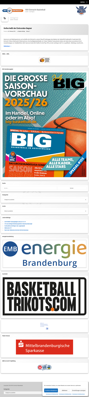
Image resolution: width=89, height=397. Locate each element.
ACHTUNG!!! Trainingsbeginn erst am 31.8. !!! (15, 221)
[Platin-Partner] (44, 347)
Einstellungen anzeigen (78, 390)
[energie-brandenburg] (44, 254)
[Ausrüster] (44, 296)
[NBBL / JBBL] (44, 60)
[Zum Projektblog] (44, 367)
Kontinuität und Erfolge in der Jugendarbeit (15, 226)
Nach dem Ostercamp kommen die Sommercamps (16, 230)
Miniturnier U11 (8, 228)
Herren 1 (28, 31)
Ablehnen (64, 390)
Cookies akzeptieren (51, 390)
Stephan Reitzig (21, 31)
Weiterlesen (7, 46)
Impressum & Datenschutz (52, 394)
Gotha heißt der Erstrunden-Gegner (18, 28)
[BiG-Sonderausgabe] (44, 124)
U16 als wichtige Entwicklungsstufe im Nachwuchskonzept (18, 223)
